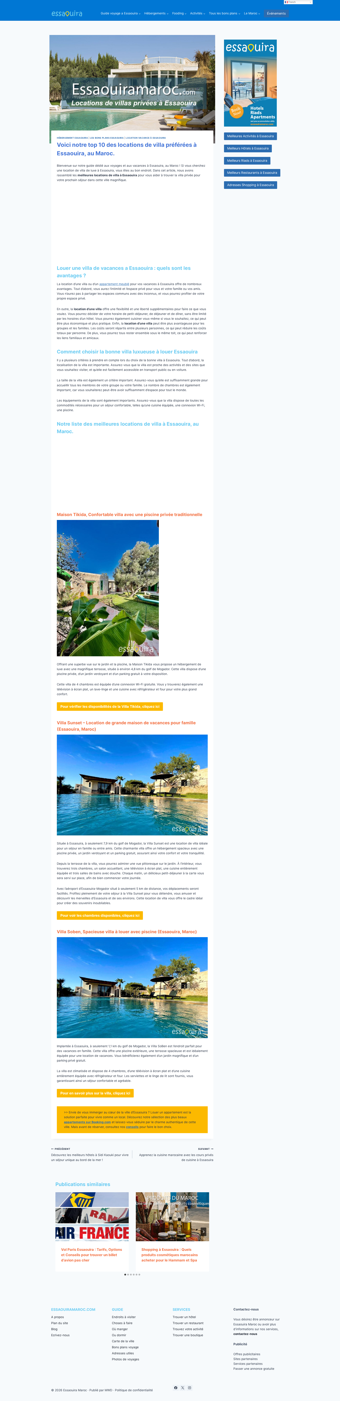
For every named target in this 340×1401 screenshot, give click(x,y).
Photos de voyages (125, 1359)
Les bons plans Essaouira (107, 138)
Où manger (120, 1329)
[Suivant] (203, 1232)
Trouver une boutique (188, 1335)
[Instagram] (189, 1388)
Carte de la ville (123, 1341)
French (292, 2)
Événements (276, 13)
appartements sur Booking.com (87, 1122)
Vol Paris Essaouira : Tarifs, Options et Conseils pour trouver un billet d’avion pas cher (91, 1254)
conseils (132, 1127)
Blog (54, 1329)
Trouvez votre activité (188, 1329)
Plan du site (59, 1323)
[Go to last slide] (61, 1232)
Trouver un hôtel (184, 1317)
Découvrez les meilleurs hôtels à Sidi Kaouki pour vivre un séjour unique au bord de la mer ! (90, 1154)
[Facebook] (176, 1388)
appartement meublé (114, 284)
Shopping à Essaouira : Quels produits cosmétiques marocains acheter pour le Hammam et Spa (169, 1254)
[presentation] (92, 1216)
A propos (57, 1317)
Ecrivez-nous (60, 1335)
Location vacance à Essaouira (146, 138)
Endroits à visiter (124, 1317)
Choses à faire (122, 1323)
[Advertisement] (132, 220)
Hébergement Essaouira (72, 138)
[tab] (125, 1274)
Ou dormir (119, 1335)
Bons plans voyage (125, 1347)
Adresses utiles (123, 1353)
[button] (250, 136)
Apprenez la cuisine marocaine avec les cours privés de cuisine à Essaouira (176, 1154)
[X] (183, 1388)
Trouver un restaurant (188, 1323)
